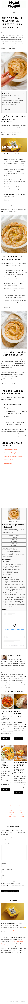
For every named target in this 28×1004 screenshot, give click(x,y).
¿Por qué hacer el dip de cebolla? (11, 102)
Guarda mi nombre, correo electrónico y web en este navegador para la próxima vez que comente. (12, 886)
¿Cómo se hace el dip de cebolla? (11, 98)
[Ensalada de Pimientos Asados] (7, 709)
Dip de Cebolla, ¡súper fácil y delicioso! (12, 106)
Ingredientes (7, 107)
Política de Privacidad (19, 1001)
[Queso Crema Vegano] (20, 709)
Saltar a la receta (6, 32)
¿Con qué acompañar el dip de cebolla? (12, 100)
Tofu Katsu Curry (4, 765)
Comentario (5, 844)
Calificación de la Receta (8, 838)
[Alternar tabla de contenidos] (23, 93)
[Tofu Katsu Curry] (7, 760)
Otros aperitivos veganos (9, 104)
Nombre (4, 863)
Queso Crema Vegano (18, 714)
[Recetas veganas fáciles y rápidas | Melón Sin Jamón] (14, 8)
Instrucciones (7, 109)
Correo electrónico (7, 869)
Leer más (5, 738)
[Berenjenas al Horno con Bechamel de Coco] (20, 760)
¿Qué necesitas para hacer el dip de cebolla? (11, 96)
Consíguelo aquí (14, 931)
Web (2, 875)
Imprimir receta (14, 521)
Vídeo (5, 111)
